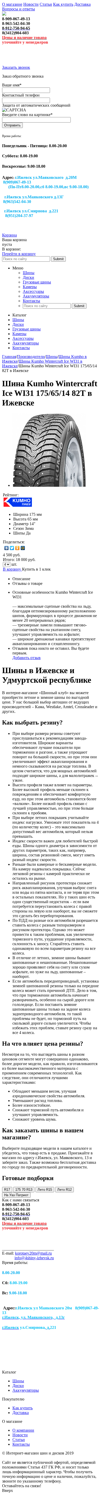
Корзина (9, 235)
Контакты (31, 301)
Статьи (46, 4)
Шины (28, 272)
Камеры (30, 287)
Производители (31, 356)
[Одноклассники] (17, 548)
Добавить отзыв (26, 657)
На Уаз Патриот (16, 1195)
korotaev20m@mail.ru (33, 1253)
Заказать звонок (16, 67)
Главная (9, 356)
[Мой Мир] (23, 548)
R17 (7, 1190)
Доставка (82, 4)
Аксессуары (33, 291)
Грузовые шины (37, 282)
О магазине (12, 4)
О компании (23, 1430)
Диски (28, 277)
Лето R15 (45, 1190)
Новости (31, 4)
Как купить (63, 4)
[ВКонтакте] (6, 548)
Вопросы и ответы (18, 9)
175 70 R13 (23, 1190)
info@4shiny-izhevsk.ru (34, 1258)
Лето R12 (64, 1190)
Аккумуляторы (36, 296)
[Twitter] (12, 548)
